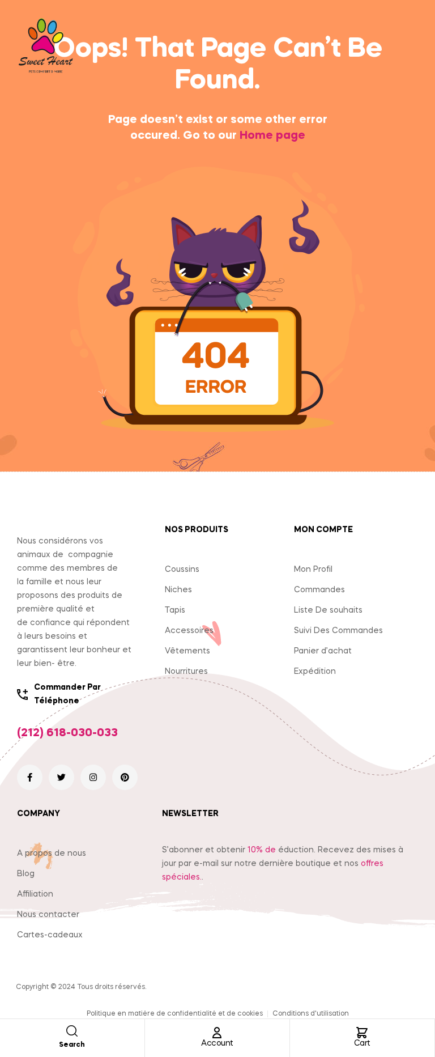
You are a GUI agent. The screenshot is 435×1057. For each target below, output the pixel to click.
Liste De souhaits (328, 610)
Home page (272, 136)
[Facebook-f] (29, 777)
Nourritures (186, 672)
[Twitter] (61, 777)
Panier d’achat (323, 651)
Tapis (175, 610)
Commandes (319, 590)
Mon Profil (313, 570)
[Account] (217, 1032)
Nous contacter (48, 915)
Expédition (315, 672)
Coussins (182, 570)
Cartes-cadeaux (50, 935)
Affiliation (35, 894)
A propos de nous (51, 854)
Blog (26, 874)
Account (217, 1043)
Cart (362, 1043)
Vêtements (187, 651)
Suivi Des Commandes (338, 631)
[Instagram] (93, 777)
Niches (178, 590)
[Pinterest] (125, 777)
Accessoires (189, 631)
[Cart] (362, 1032)
